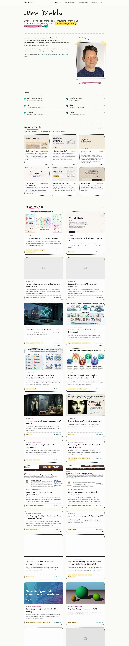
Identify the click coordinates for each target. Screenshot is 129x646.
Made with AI (95, 2)
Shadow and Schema (32, 151)
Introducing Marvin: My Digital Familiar (43, 330)
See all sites (101, 128)
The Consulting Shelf (60, 151)
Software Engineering (83, 2)
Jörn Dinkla (28, 2)
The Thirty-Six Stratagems (86, 152)
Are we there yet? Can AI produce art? (85, 421)
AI (61, 2)
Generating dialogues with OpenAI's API (85, 516)
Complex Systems (70, 2)
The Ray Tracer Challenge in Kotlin (83, 609)
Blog (103, 2)
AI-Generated (85, 183)
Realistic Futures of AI (61, 183)
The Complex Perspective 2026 (31, 184)
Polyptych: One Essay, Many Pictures (42, 238)
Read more (57, 250)
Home (56, 2)
